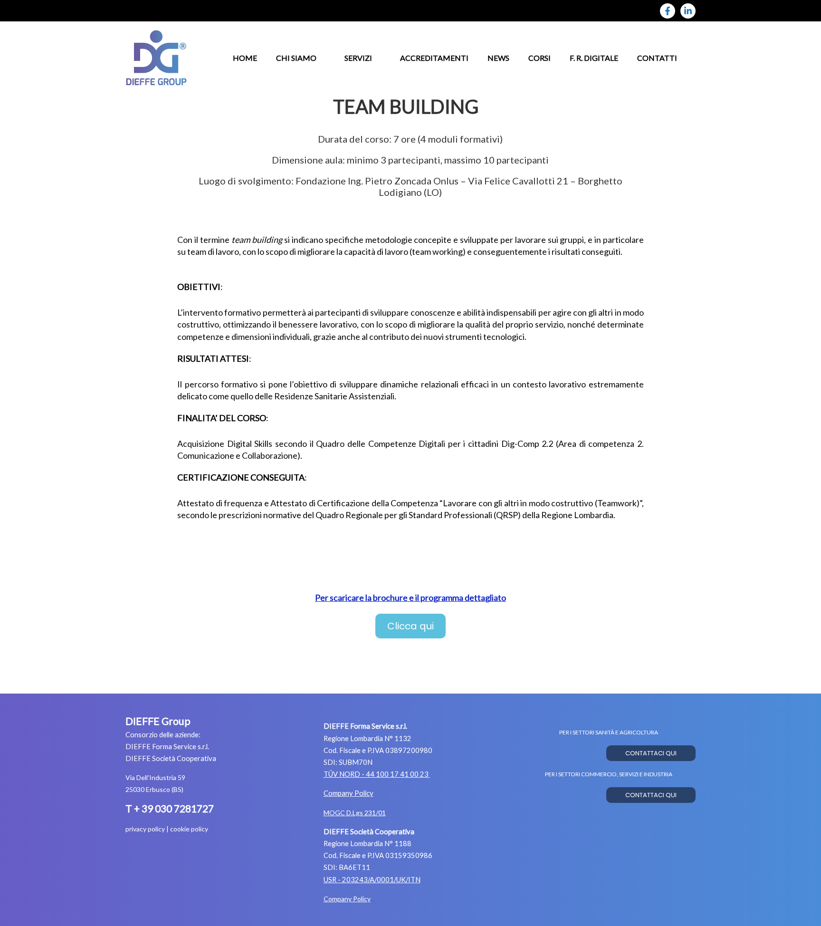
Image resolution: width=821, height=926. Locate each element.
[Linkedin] (688, 11)
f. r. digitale (594, 57)
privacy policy (145, 829)
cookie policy (189, 829)
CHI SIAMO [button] (296, 57)
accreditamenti (434, 57)
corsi (539, 57)
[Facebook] (667, 11)
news (498, 57)
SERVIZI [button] (358, 57)
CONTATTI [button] (657, 57)
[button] (410, 626)
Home (245, 57)
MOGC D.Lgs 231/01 (355, 813)
